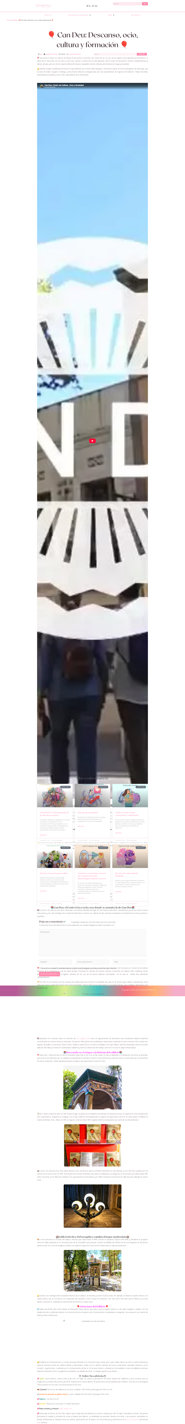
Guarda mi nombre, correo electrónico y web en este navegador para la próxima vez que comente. (79, 968)
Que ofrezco (135, 15)
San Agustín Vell (82, 1038)
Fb (70, 1409)
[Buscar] (145, 3)
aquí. (39, 1422)
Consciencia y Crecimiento (78, 15)
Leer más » (43, 835)
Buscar (142, 54)
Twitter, (66, 1409)
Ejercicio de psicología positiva (54, 873)
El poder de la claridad (88, 812)
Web (61, 1409)
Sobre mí (48, 15)
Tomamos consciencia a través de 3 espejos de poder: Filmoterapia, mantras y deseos (92, 876)
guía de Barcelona (132, 1420)
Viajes (110, 15)
